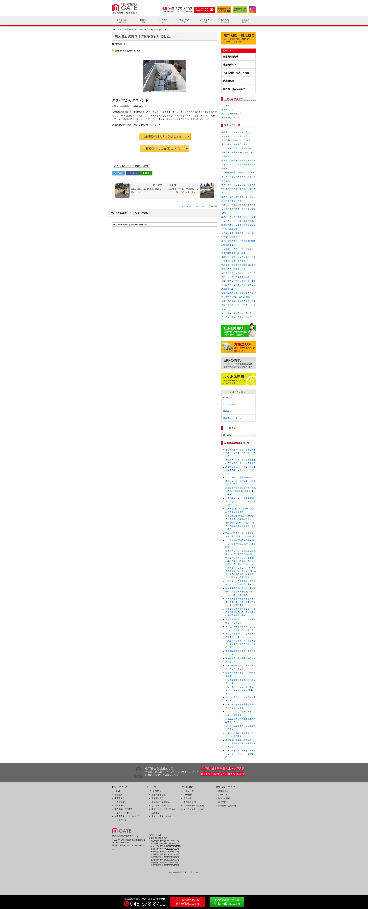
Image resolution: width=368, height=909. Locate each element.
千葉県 (240, 768)
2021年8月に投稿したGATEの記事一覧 (199, 206)
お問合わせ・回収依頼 (194, 805)
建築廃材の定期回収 (161, 802)
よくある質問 (190, 802)
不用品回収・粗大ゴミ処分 (236, 72)
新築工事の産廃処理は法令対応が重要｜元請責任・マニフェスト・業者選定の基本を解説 (238, 285)
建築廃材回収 (229, 64)
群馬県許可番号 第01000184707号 (165, 857)
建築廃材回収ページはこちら (163, 136)
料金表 (143, 20)
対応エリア (184, 20)
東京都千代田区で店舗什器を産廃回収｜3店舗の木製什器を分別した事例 (240, 491)
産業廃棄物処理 (230, 56)
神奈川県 (206, 774)
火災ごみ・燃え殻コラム (232, 113)
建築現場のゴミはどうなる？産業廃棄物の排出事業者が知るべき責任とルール (238, 188)
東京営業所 (120, 798)
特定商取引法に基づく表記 (127, 816)
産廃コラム (223, 791)
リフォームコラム (229, 105)
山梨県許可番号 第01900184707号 (165, 860)
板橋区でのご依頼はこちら (163, 148)
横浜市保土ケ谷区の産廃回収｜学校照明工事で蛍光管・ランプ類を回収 (240, 470)
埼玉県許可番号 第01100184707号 (165, 841)
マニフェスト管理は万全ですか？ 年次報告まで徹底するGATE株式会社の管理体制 (238, 152)
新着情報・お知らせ (232, 418)
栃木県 (215, 768)
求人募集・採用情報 (124, 809)
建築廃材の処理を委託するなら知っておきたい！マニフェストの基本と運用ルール (238, 164)
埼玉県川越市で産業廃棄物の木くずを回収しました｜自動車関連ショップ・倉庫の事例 (240, 601)
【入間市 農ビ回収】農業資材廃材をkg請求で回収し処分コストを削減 (240, 543)
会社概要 (119, 794)
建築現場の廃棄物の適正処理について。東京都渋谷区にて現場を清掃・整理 (240, 743)
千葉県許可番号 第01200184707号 (165, 849)
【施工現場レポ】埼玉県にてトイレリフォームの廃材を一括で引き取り (240, 753)
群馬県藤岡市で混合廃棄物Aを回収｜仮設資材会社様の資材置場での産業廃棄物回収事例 (240, 612)
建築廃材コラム (228, 109)
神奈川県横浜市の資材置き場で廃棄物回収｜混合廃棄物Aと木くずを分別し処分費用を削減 (240, 591)
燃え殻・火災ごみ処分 (234, 88)
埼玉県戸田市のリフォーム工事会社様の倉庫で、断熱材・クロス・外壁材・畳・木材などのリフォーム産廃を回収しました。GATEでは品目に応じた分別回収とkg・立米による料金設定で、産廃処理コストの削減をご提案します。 (240, 567)
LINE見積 (188, 794)
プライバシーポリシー (125, 813)
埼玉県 (223, 768)
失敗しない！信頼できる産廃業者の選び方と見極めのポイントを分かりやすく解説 (238, 208)
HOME (119, 29)
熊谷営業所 (120, 802)
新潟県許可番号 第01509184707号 (165, 865)
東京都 (232, 768)
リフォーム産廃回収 (161, 805)
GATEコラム (229, 397)
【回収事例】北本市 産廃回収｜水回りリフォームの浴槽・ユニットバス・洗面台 (240, 480)
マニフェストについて (194, 809)
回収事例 (163, 20)
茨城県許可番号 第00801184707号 (165, 852)
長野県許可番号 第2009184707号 (164, 863)
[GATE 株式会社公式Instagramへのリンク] (251, 9)
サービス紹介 (155, 791)
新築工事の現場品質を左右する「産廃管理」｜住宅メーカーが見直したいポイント (238, 305)
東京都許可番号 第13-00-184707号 (165, 844)
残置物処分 (228, 80)
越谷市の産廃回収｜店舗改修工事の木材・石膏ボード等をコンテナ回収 (240, 452)
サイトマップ (121, 820)
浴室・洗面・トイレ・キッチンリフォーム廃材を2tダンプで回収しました (240, 690)
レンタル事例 (229, 404)
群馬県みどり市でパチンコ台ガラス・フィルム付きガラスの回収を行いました (240, 644)
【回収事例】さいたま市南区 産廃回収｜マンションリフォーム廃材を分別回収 (240, 501)
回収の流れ (189, 798)
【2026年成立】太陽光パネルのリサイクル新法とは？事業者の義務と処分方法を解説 (238, 176)
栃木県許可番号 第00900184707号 (165, 854)
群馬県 (206, 768)
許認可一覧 (120, 805)
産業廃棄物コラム (229, 117)
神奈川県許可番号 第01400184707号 (166, 846)
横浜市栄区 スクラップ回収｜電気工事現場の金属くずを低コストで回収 (240, 526)
